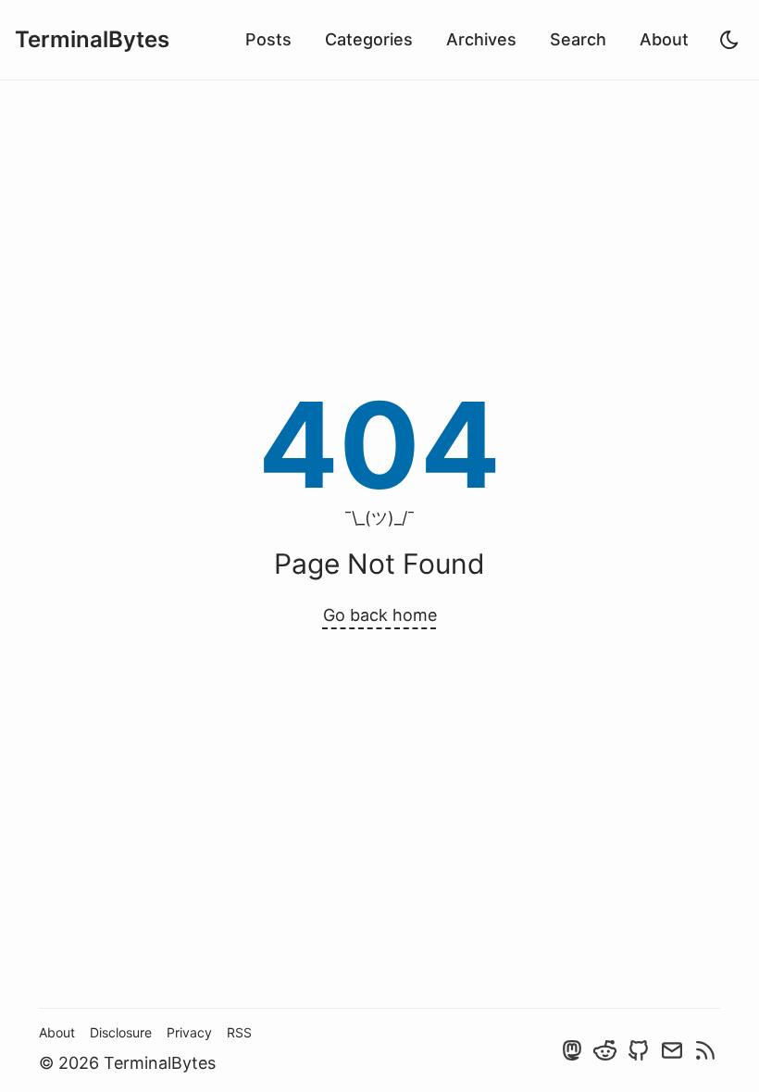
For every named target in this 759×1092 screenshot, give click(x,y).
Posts (268, 39)
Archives (481, 39)
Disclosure (121, 1032)
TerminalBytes (92, 39)
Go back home (380, 615)
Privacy (189, 1032)
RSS (239, 1032)
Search (578, 39)
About (664, 39)
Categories (369, 39)
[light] (729, 40)
